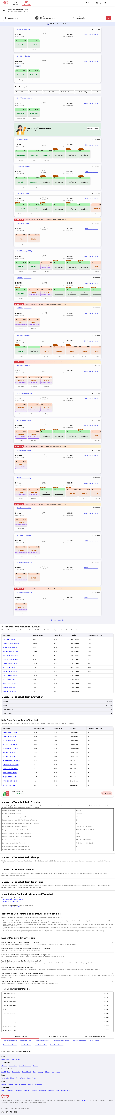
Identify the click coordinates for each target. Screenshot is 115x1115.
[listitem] (18, 66)
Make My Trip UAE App (35, 1084)
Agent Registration (25, 1066)
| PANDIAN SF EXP (11, 1001)
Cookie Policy (31, 1078)
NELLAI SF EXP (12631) (9, 757)
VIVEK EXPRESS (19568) (10, 687)
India (2, 1090)
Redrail (10, 1084)
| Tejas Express (11, 1010)
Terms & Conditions (7, 1078)
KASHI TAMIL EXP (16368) (10, 655)
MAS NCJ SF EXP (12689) (10, 651)
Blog (53, 1072)
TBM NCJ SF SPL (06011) (10, 671)
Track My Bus (5, 1072)
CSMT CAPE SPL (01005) (10, 675)
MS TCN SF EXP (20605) (10, 744)
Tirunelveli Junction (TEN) (12, 907)
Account (109, 3)
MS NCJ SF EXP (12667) (10, 647)
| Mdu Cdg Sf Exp (11, 1022)
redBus (3, 1084)
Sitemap (40, 1072)
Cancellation (16, 1072)
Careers (35, 1066)
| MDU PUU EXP (10, 1014)
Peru (57, 1090)
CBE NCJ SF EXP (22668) (10, 732)
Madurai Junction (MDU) (12, 901)
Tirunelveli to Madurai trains (19, 793)
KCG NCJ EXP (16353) (9, 639)
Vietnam (34, 1090)
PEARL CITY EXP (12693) (10, 773)
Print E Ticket (26, 1072)
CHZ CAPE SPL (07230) (10, 679)
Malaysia (26, 1090)
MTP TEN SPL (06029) (9, 667)
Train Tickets (15, 1059)
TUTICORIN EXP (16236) (10, 781)
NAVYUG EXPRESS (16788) (11, 659)
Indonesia (10, 1090)
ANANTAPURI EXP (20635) (11, 748)
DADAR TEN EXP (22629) (10, 663)
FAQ (34, 1072)
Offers (47, 1072)
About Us (4, 1066)
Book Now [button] (108, 793)
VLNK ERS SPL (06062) (9, 691)
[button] (37, 18)
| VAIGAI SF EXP (10, 993)
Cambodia (42, 1090)
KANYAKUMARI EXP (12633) (11, 765)
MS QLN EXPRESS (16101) (10, 777)
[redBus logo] (5, 3)
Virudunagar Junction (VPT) (13, 900)
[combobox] (20, 18)
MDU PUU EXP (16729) (9, 752)
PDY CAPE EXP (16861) (9, 683)
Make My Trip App (20, 1084)
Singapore (18, 1090)
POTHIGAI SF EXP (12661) (10, 769)
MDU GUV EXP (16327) (9, 785)
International (65, 1090)
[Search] (108, 18)
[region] (57, 39)
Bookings (90, 3)
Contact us (13, 1066)
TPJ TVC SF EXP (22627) (10, 740)
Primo (58, 1072)
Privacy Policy (20, 1078)
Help (100, 3)
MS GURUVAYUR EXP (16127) (11, 761)
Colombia (51, 1090)
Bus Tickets (5, 1059)
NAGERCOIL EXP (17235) (10, 736)
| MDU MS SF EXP (11, 1026)
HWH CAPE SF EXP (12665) (11, 643)
